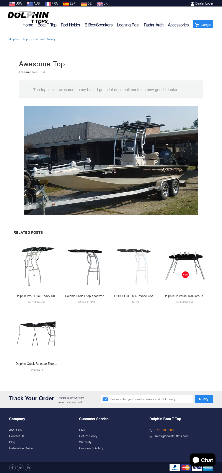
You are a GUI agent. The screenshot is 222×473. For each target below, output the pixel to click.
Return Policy (88, 436)
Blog (12, 442)
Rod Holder (70, 24)
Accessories (178, 24)
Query (203, 398)
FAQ (82, 430)
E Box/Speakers (99, 24)
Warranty (85, 442)
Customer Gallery (43, 39)
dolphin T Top (18, 39)
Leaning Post (128, 24)
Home (28, 24)
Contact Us (16, 436)
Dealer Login (204, 3)
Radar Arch (153, 24)
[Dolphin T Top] (28, 14)
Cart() (206, 24)
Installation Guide (21, 448)
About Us (15, 430)
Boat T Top (47, 24)
